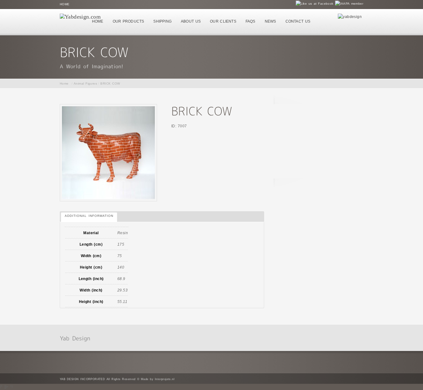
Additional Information (89, 215)
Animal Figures (85, 83)
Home (65, 4)
